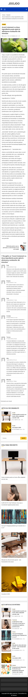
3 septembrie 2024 (17, 429)
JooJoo (14, 3)
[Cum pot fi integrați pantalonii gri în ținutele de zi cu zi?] (6, 635)
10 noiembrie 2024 (17, 650)
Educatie (14, 665)
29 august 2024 (17, 674)
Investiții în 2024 (16, 427)
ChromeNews (21, 693)
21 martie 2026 (16, 419)
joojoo (5, 36)
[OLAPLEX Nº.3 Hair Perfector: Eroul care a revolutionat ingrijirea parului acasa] (6, 624)
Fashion (14, 631)
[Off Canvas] (1, 9)
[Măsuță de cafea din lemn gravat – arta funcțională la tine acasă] (6, 647)
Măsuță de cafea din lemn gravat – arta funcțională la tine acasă (19, 646)
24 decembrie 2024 (17, 638)
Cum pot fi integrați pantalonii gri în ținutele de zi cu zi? (19, 635)
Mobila (13, 643)
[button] (5, 9)
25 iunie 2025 (16, 628)
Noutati (3, 24)
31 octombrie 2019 (13, 36)
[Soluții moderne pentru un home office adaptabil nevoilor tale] (6, 416)
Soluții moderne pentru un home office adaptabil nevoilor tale (19, 416)
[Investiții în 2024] (6, 427)
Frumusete (14, 619)
